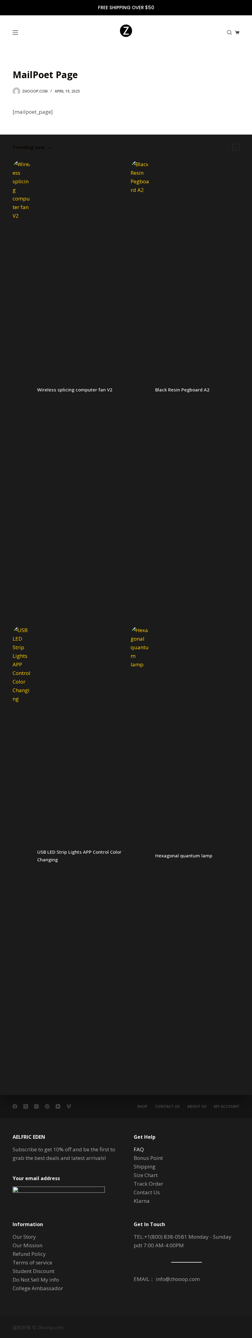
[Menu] (15, 32)
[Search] (229, 32)
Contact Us (167, 1106)
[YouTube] (58, 1106)
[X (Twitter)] (25, 1106)
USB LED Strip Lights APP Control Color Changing (79, 856)
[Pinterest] (47, 1106)
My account (226, 1106)
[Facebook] (15, 1106)
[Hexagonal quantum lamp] (140, 856)
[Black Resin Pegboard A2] (140, 390)
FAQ (139, 1149)
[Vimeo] (68, 1106)
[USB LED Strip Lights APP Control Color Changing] (22, 856)
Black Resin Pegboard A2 (182, 390)
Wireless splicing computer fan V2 (74, 390)
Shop (142, 1106)
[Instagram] (36, 1106)
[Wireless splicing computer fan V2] (22, 390)
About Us (196, 1106)
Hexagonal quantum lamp (183, 855)
